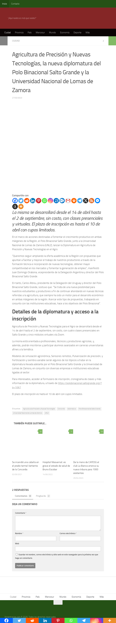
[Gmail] (68, 200)
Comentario (20, 513)
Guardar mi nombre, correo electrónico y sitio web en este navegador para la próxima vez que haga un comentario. (56, 556)
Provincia (19, 32)
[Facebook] (15, 200)
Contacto (15, 3)
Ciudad (7, 32)
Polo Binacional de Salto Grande (89, 409)
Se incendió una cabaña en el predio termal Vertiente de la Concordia (25, 466)
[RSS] (91, 200)
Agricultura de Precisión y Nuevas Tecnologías (39, 409)
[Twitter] (21, 200)
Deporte (77, 32)
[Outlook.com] (62, 200)
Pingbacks (42, 496)
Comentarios (23, 496)
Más (88, 32)
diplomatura (72, 409)
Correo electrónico (68, 533)
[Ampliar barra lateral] (4, 40)
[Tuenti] (56, 200)
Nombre (19, 533)
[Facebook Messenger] (97, 200)
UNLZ (47, 413)
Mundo (52, 32)
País (30, 32)
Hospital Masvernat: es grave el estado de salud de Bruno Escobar (56, 466)
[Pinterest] (38, 200)
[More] (21, 206)
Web (17, 543)
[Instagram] (50, 200)
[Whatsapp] (44, 200)
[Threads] (15, 206)
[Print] (74, 200)
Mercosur (40, 32)
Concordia (61, 409)
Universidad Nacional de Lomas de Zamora (27, 413)
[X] (85, 200)
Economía (64, 32)
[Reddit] (26, 200)
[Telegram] (79, 200)
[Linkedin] (32, 200)
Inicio (4, 3)
